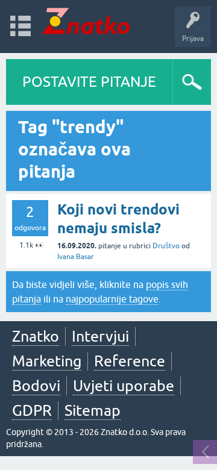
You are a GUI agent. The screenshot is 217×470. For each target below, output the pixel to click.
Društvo (166, 246)
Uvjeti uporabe (123, 385)
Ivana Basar (75, 256)
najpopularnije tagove (112, 298)
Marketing (46, 360)
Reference (129, 360)
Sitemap (92, 410)
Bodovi (36, 385)
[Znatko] (86, 21)
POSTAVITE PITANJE (89, 82)
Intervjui (100, 336)
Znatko (35, 336)
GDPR (32, 410)
